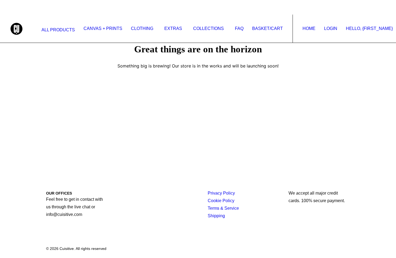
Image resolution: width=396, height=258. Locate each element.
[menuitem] (57, 30)
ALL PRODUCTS (58, 30)
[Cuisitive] (22, 28)
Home (309, 28)
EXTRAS (173, 28)
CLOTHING (142, 28)
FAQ (239, 28)
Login (330, 28)
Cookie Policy (221, 200)
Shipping (216, 215)
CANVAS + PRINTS (103, 28)
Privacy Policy (221, 193)
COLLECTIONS (208, 28)
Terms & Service (223, 208)
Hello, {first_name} (369, 28)
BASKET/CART (267, 28)
